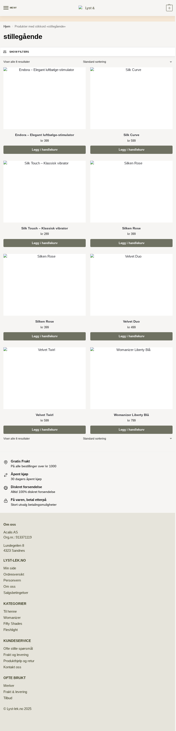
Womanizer (12, 618)
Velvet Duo (131, 321)
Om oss (9, 586)
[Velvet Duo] (131, 285)
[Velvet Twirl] (44, 378)
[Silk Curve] (131, 98)
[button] (169, 8)
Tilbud (7, 698)
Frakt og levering (15, 655)
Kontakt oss (12, 667)
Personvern (12, 580)
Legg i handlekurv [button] (45, 149)
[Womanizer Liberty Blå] (131, 378)
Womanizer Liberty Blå (131, 415)
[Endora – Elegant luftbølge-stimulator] (44, 98)
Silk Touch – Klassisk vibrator (44, 228)
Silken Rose (131, 228)
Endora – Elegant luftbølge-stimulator (44, 135)
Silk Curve (131, 135)
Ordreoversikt (13, 574)
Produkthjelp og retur (18, 661)
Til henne (10, 611)
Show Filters (19, 51)
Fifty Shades (12, 623)
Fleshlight (10, 630)
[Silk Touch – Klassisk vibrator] (44, 192)
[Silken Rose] (131, 192)
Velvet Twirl (44, 415)
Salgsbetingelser (15, 593)
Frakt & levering (15, 692)
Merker (8, 686)
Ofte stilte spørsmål (18, 648)
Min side (9, 568)
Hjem (6, 26)
